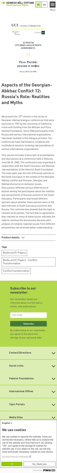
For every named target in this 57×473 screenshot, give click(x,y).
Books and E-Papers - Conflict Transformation (20, 262)
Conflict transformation (16, 271)
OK (11, 464)
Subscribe (28, 323)
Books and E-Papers (14, 252)
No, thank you (40, 464)
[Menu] (53, 5)
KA (44, 5)
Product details (11, 237)
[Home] (18, 4)
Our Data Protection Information (15, 457)
